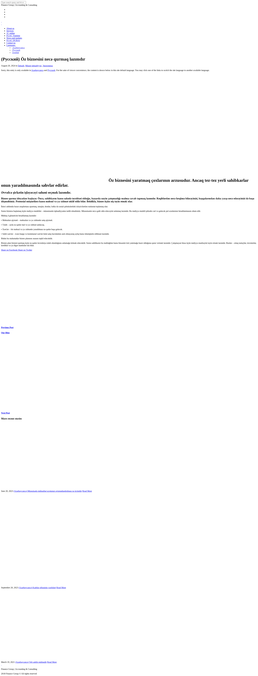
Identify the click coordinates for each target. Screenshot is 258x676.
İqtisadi (21, 66)
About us (10, 28)
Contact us (10, 43)
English (15, 52)
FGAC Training (13, 35)
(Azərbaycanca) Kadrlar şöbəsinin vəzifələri (37, 587)
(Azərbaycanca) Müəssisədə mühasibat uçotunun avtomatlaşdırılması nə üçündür (48, 491)
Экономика (47, 66)
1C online (10, 33)
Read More (87, 491)
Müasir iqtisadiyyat (33, 66)
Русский (16, 50)
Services (10, 31)
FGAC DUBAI (13, 40)
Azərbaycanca (18, 48)
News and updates (14, 38)
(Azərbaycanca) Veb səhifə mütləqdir (31, 662)
